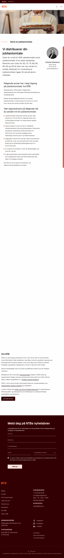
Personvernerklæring (39, 535)
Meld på (14, 466)
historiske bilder (25, 375)
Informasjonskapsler (38, 538)
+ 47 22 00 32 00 (38, 493)
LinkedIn (39, 526)
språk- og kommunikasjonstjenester (26, 389)
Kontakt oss (5, 504)
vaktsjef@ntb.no (38, 506)
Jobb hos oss (5, 501)
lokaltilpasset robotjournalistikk (11, 386)
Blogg (3, 491)
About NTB (4, 514)
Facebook (40, 520)
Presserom (4, 507)
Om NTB (3, 510)
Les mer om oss (8, 399)
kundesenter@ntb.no (40, 495)
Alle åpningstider (38, 500)
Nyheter (4, 1)
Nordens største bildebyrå (30, 379)
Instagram (40, 523)
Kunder (3, 494)
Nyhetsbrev (36, 533)
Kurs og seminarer (7, 497)
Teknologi (10, 1)
